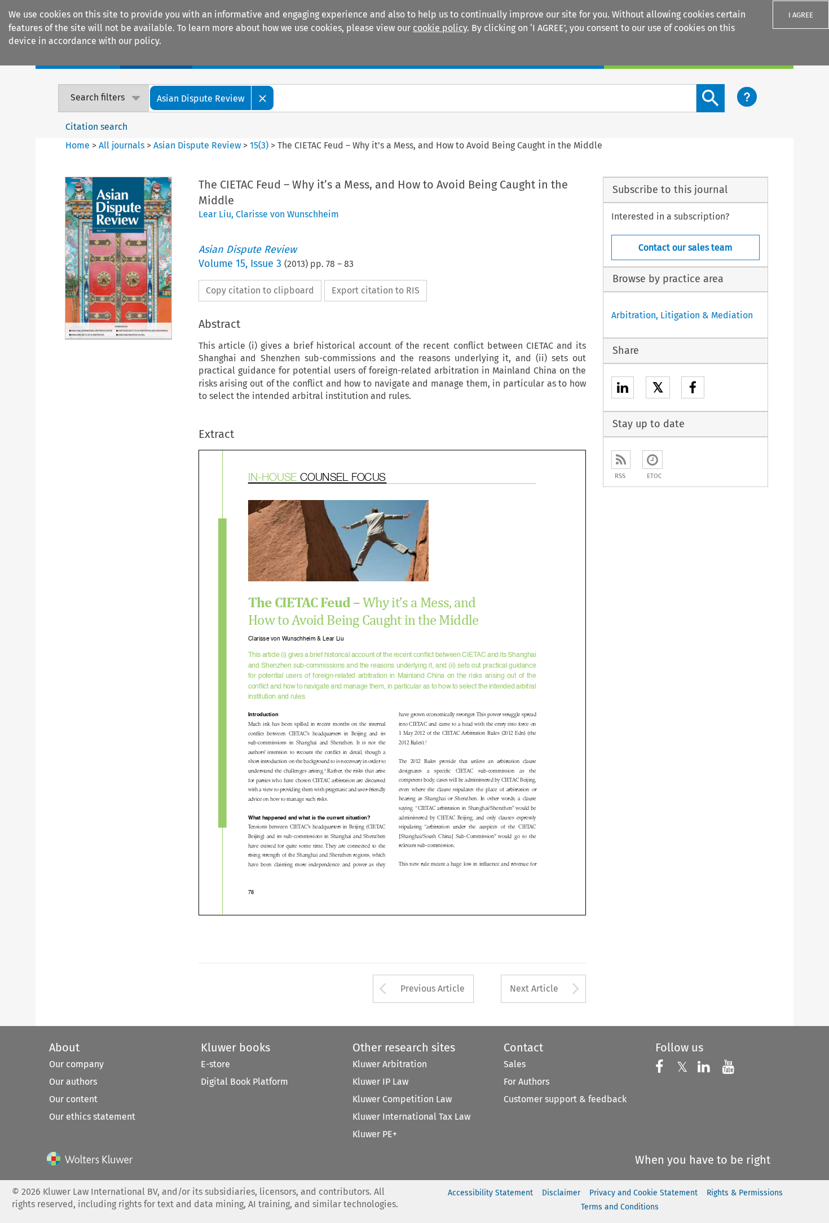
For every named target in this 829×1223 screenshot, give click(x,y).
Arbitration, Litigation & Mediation (682, 315)
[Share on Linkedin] (622, 389)
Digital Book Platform (244, 1081)
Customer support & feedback (565, 1099)
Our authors (73, 1081)
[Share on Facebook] (692, 389)
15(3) (259, 145)
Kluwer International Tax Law (411, 1116)
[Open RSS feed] (620, 459)
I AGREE (800, 15)
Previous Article (432, 988)
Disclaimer (561, 1193)
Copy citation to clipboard (260, 290)
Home (77, 145)
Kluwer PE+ (374, 1134)
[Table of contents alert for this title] (652, 459)
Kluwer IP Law (380, 1081)
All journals (123, 145)
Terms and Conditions (620, 1207)
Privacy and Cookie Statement (643, 1193)
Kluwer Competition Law (402, 1099)
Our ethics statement (92, 1116)
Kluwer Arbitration (389, 1064)
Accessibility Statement (490, 1193)
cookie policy (440, 28)
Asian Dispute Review (197, 145)
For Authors (526, 1081)
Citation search (96, 126)
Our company (76, 1064)
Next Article (534, 988)
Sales (515, 1064)
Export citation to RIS (376, 290)
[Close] (263, 98)
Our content (73, 1099)
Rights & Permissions (745, 1193)
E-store (215, 1064)
